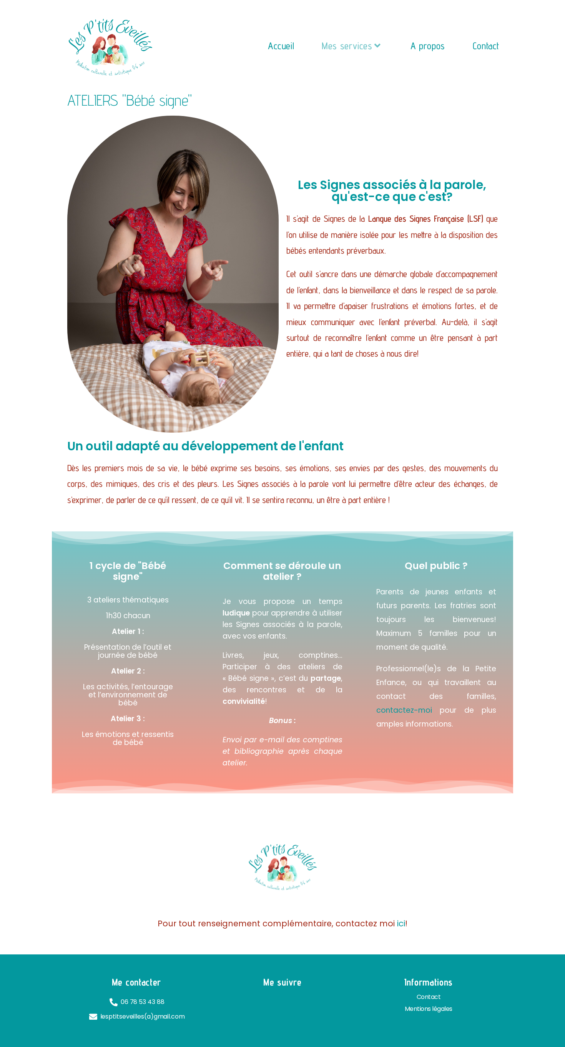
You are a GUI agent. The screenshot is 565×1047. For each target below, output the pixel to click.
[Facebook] (259, 1007)
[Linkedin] (306, 1007)
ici (401, 923)
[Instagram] (282, 1007)
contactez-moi (404, 710)
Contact (429, 996)
